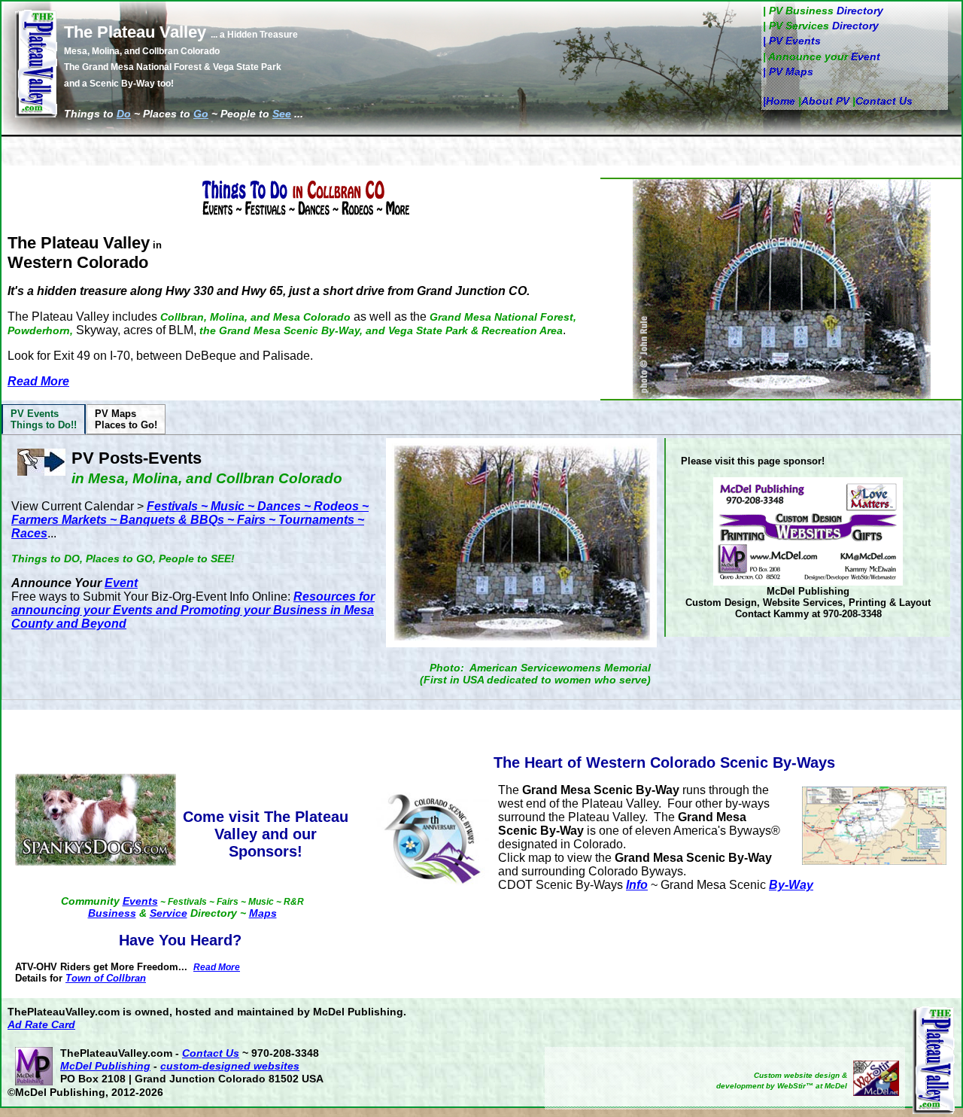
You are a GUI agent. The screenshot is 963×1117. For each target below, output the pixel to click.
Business (112, 913)
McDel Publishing (105, 1066)
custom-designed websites (229, 1066)
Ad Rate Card (41, 1024)
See (281, 114)
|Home (779, 101)
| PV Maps (788, 71)
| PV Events (792, 41)
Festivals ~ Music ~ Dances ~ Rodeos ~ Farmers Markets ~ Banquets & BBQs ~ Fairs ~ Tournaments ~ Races (190, 520)
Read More (38, 381)
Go (200, 114)
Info (637, 884)
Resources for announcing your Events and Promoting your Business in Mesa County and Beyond (193, 610)
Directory (860, 11)
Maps (263, 913)
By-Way (791, 884)
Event (865, 56)
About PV (825, 101)
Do (124, 114)
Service (168, 913)
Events (140, 901)
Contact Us (884, 101)
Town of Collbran (105, 978)
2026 (151, 1092)
